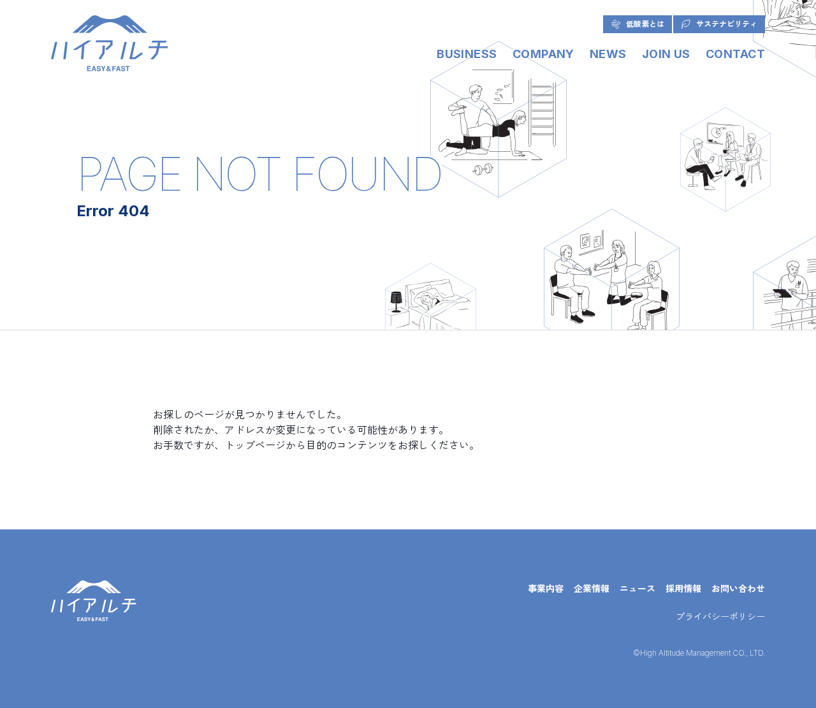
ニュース (637, 588)
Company (543, 54)
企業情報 (591, 588)
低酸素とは (645, 24)
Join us (666, 54)
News (608, 54)
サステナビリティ (726, 24)
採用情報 (683, 588)
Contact (735, 54)
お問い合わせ (738, 588)
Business (467, 54)
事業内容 (546, 588)
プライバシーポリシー (720, 616)
